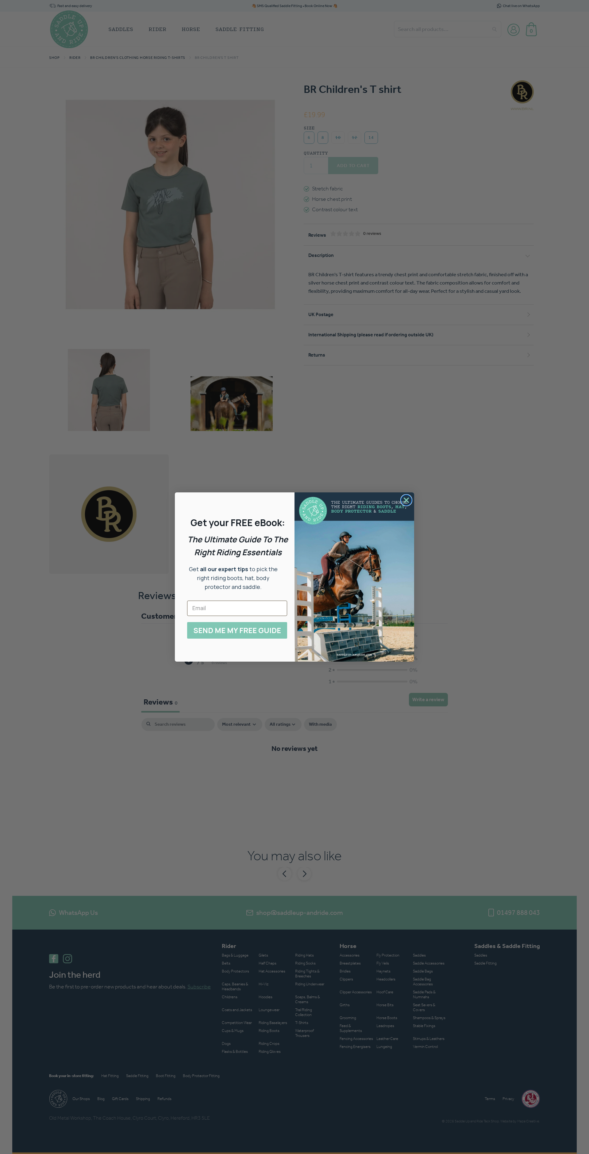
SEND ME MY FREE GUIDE (237, 630)
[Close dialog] (406, 500)
